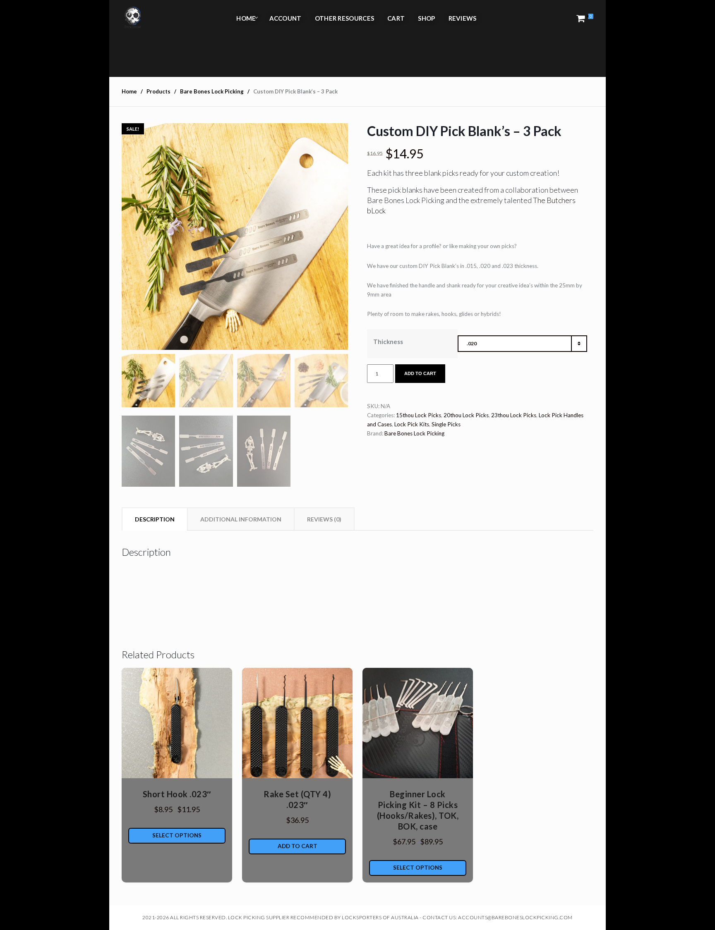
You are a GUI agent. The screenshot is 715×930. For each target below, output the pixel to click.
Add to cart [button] (297, 846)
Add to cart (420, 373)
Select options (177, 835)
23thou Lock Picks (513, 415)
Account (285, 18)
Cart (396, 18)
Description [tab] (155, 519)
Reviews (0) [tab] (324, 519)
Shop (426, 18)
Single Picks (446, 424)
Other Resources (344, 18)
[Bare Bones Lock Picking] (132, 18)
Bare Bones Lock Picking (414, 433)
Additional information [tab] (240, 519)
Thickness (388, 341)
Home (246, 18)
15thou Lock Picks (418, 415)
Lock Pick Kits (411, 424)
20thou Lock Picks (466, 415)
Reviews (463, 18)
